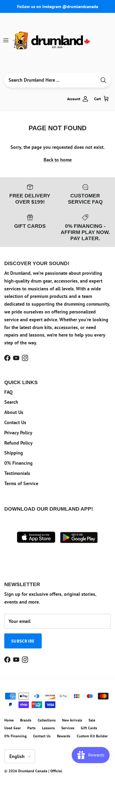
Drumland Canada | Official (40, 771)
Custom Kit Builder (92, 736)
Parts (31, 728)
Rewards (63, 736)
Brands (25, 720)
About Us (13, 412)
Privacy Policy (18, 433)
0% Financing (18, 463)
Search (11, 402)
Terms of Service (21, 483)
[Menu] (6, 40)
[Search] (103, 80)
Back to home (58, 160)
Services (67, 728)
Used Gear (12, 728)
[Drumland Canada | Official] (52, 40)
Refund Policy (18, 443)
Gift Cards (89, 728)
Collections (47, 720)
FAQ (8, 392)
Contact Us (15, 422)
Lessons (48, 728)
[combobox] (50, 80)
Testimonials (17, 473)
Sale (92, 720)
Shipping (13, 453)
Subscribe (23, 641)
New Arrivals (72, 720)
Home (9, 720)
